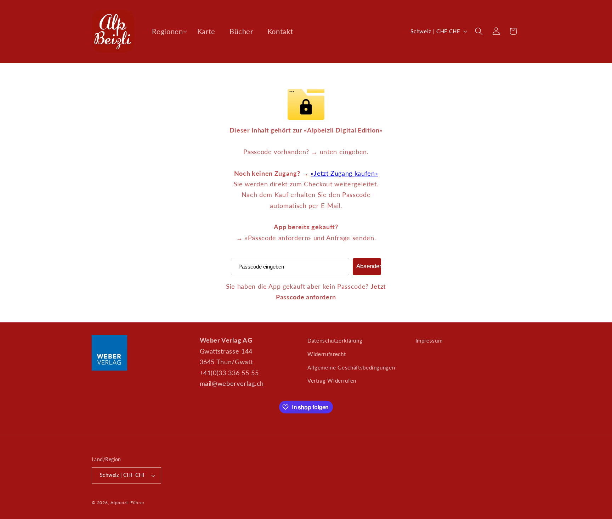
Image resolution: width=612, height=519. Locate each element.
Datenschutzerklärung (334, 340)
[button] (167, 31)
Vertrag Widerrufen (331, 380)
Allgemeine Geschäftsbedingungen (351, 367)
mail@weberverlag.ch (232, 383)
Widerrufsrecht (326, 354)
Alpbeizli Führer (127, 502)
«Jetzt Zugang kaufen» (344, 173)
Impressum (429, 340)
